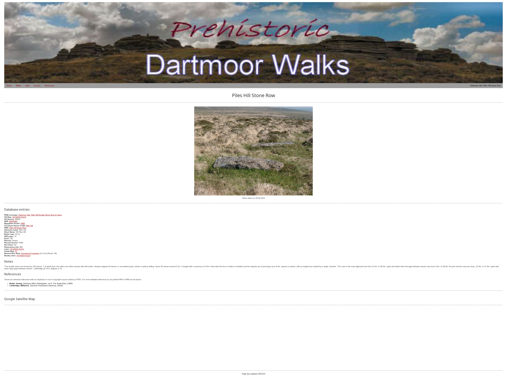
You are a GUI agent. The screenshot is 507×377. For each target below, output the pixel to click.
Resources (49, 85)
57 (16, 251)
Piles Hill (29, 226)
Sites (27, 85)
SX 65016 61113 (19, 217)
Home (9, 85)
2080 (23, 223)
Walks (18, 85)
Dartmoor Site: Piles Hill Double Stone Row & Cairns (40, 215)
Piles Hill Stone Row (18, 228)
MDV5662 (13, 221)
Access (37, 85)
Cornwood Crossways (30, 253)
